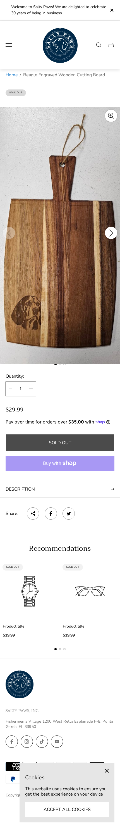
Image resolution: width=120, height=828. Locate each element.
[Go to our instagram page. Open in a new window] (27, 741)
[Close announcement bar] (111, 10)
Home (12, 75)
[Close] (107, 771)
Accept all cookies (67, 809)
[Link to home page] (19, 685)
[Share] (33, 513)
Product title (13, 626)
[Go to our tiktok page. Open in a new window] (42, 741)
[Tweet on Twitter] (69, 513)
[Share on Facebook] (51, 513)
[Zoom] (111, 116)
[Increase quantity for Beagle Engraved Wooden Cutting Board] (31, 389)
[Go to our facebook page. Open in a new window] (12, 741)
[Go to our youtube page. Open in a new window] (57, 741)
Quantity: (15, 376)
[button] (55, 649)
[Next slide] (111, 233)
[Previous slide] (9, 233)
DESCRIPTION (20, 489)
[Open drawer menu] (9, 45)
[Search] (99, 45)
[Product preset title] (30, 591)
